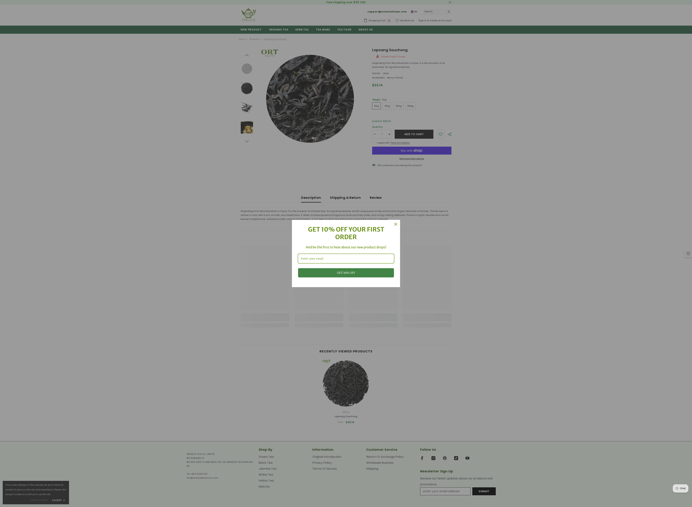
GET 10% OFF (346, 273)
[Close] (395, 224)
